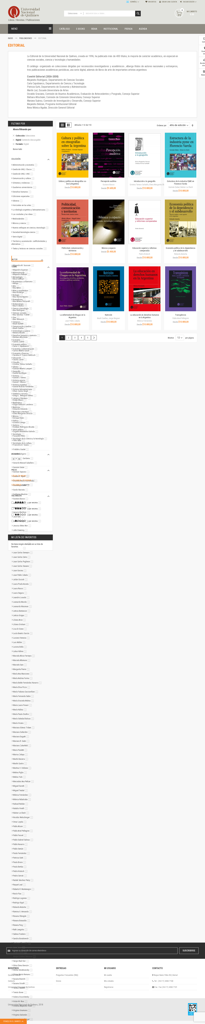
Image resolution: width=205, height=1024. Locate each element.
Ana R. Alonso (20, 306)
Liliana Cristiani (21, 624)
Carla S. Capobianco (23, 346)
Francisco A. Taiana (23, 445)
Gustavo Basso (21, 499)
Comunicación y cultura (24, 178)
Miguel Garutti (21, 786)
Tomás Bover (20, 992)
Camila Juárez (21, 342)
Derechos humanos (22, 192)
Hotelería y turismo (22, 394)
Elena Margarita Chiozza (25, 413)
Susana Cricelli (21, 983)
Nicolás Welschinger (23, 817)
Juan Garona (20, 570)
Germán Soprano (21, 472)
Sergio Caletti (20, 952)
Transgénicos (180, 315)
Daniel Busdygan (22, 373)
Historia (18, 376)
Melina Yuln (20, 777)
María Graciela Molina (24, 701)
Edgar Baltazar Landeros (25, 404)
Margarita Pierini (22, 669)
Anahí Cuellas (20, 328)
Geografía (19, 371)
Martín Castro (20, 763)
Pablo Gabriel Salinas (23, 840)
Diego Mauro (20, 400)
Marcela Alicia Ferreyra (24, 656)
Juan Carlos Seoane (23, 566)
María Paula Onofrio (23, 714)
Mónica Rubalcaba (22, 799)
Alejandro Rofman (22, 274)
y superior (23, 485)
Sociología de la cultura (24, 443)
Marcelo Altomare (22, 660)
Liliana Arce (20, 620)
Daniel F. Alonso (21, 382)
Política (18, 421)
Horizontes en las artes (24, 205)
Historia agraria (21, 380)
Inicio (10, 38)
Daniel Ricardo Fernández (25, 386)
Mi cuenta (108, 975)
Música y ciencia (21, 223)
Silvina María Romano (23, 974)
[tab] (30, 137)
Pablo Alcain (20, 826)
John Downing (21, 530)
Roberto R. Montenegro (24, 889)
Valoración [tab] (16, 496)
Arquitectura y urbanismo (25, 281)
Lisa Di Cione (20, 629)
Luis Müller (19, 642)
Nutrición (108, 315)
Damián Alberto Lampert (24, 369)
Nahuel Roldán (21, 804)
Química (18, 425)
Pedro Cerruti (20, 876)
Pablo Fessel (20, 835)
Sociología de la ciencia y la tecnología (30, 439)
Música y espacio (108, 248)
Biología (18, 295)
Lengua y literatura (22, 398)
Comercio (18, 322)
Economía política (22, 344)
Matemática (19, 403)
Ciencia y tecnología (23, 308)
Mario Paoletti (20, 750)
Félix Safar (19, 440)
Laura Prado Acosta (23, 584)
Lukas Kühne (20, 651)
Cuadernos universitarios (25, 187)
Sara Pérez (19, 947)
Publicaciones (25, 38)
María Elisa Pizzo (22, 687)
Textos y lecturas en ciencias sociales (30, 248)
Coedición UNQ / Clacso (24, 169)
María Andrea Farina (23, 678)
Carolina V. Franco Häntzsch (26, 355)
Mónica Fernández (22, 795)
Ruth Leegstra (20, 929)
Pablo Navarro (21, 844)
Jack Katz (19, 517)
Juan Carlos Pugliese (23, 561)
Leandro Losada (21, 597)
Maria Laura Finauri (23, 705)
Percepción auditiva (108, 181)
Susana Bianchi (21, 979)
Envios (58, 981)
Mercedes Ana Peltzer (24, 781)
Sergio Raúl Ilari (21, 961)
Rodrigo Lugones (22, 898)
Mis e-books (109, 981)
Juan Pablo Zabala (22, 575)
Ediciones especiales (23, 196)
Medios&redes (21, 219)
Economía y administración (25, 349)
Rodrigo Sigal (20, 903)
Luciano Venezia (22, 638)
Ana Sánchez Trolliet (23, 315)
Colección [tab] (15, 159)
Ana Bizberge (20, 292)
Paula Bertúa (20, 867)
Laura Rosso (20, 588)
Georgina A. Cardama (23, 458)
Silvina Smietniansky (23, 970)
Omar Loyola (20, 822)
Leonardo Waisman (23, 606)
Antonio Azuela (21, 333)
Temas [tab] (14, 267)
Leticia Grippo (20, 615)
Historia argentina (22, 385)
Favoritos (152, 2)
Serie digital (20, 237)
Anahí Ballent (20, 324)
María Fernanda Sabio (24, 696)
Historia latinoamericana (24, 389)
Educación (19, 358)
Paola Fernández (22, 853)
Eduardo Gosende (22, 409)
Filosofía (18, 362)
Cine (16, 317)
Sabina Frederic (21, 934)
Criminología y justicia (23, 331)
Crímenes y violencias (23, 183)
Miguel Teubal (21, 790)
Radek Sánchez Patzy (23, 880)
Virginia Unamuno (22, 1010)
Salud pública (20, 430)
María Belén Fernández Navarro (28, 683)
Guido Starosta (21, 490)
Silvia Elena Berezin (23, 965)
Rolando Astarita (21, 907)
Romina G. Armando (23, 912)
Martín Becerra (21, 759)
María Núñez (20, 710)
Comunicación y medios (24, 326)
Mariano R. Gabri (21, 741)
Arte (16, 286)
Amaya (18, 283)
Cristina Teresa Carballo (24, 364)
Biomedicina (20, 299)
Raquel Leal (20, 885)
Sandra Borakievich (23, 938)
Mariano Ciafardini (22, 732)
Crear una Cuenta (169, 2)
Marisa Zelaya (21, 754)
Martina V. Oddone (22, 768)
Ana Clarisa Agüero (22, 297)
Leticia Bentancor (22, 611)
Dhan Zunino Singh (22, 391)
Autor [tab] (14, 259)
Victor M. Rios (20, 1001)
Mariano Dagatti (21, 737)
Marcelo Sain (20, 665)
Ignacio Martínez (22, 512)
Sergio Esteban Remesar (25, 956)
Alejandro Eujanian (22, 270)
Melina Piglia (20, 772)
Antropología (20, 277)
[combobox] (102, 13)
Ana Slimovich (20, 319)
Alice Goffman (20, 279)
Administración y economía (25, 165)
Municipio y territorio (23, 412)
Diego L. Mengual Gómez (25, 395)
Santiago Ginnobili (22, 943)
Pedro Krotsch (21, 871)
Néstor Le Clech (21, 813)
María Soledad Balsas (24, 719)
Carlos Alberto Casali (23, 351)
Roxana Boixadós (22, 921)
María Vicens (20, 723)
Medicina (18, 407)
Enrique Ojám (20, 418)
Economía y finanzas (23, 353)
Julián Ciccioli (21, 579)
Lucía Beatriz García (23, 633)
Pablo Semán (20, 849)
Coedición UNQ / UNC (23, 174)
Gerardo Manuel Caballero (25, 463)
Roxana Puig (20, 925)
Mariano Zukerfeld (22, 745)
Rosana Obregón (22, 916)
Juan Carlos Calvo (22, 557)
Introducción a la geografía (144, 181)
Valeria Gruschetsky (23, 997)
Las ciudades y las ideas (25, 214)
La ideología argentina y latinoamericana (31, 210)
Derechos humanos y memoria (27, 335)
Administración (21, 273)
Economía (19, 340)
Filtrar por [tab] (18, 123)
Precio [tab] (14, 470)
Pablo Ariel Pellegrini (23, 831)
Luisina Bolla (20, 647)
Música (18, 416)
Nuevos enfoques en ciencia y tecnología (31, 228)
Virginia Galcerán (22, 1015)
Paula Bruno (20, 862)
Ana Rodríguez (21, 310)
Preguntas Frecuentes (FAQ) (67, 975)
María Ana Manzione (23, 674)
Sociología (19, 434)
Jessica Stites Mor (22, 526)
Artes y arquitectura (22, 290)
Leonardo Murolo (22, 602)
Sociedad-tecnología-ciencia (26, 232)
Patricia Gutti (20, 858)
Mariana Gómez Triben (24, 728)
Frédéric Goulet (21, 449)
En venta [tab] (15, 454)
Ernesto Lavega (21, 422)
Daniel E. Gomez (21, 377)
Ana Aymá (19, 288)
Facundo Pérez (21, 436)
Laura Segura (20, 593)
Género (18, 367)
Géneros (18, 201)
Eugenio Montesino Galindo (26, 431)
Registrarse (108, 987)
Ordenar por (161, 125)
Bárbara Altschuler (22, 337)
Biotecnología (20, 304)
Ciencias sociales (22, 313)
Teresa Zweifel (21, 988)
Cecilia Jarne (20, 360)
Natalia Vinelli (21, 808)
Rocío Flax (19, 894)
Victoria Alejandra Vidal (24, 1006)
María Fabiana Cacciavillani (26, 692)
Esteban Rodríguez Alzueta (26, 427)
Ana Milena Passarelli (23, 301)
